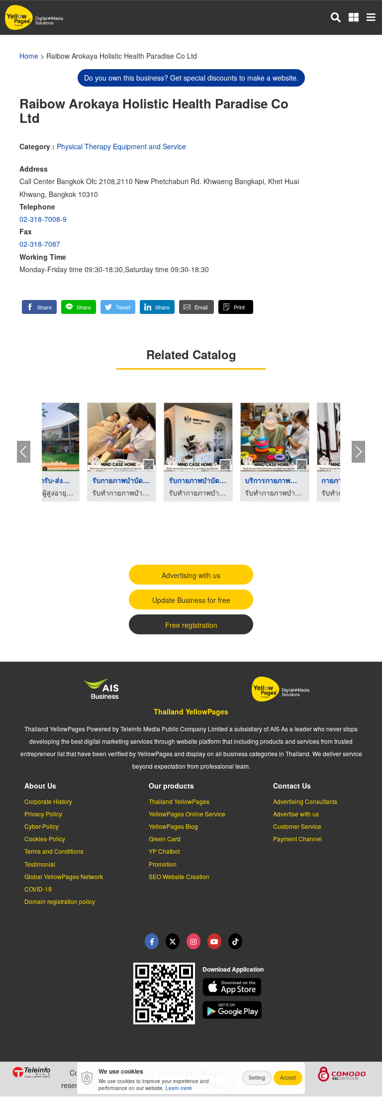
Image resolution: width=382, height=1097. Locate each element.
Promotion (163, 864)
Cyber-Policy (41, 826)
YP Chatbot (164, 851)
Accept (288, 1077)
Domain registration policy (59, 901)
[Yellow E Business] (152, 941)
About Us (40, 786)
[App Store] (286, 987)
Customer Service (297, 826)
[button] (39, 307)
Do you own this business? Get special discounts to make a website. (191, 78)
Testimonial (39, 864)
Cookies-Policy (44, 838)
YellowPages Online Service (187, 813)
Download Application (233, 969)
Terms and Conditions (54, 851)
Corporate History (48, 801)
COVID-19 (38, 889)
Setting (257, 1077)
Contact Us (292, 786)
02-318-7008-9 (43, 219)
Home (28, 56)
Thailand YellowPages (191, 711)
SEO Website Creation (179, 876)
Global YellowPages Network (63, 876)
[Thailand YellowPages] (173, 941)
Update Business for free (191, 600)
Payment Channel (297, 838)
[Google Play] (286, 1010)
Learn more (179, 1088)
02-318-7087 (39, 244)
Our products (171, 786)
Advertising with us (191, 575)
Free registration (191, 625)
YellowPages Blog (173, 826)
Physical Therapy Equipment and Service (121, 146)
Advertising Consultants (305, 801)
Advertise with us (296, 813)
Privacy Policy (43, 813)
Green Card (165, 838)
